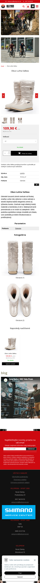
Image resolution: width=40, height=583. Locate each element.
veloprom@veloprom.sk (14, 1)
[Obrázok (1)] (20, 257)
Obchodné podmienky (20, 477)
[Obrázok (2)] (20, 300)
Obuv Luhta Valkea (10, 353)
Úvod (2, 66)
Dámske (18, 228)
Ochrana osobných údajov (20, 482)
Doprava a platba (20, 480)
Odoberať (31, 449)
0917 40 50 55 (29, 1)
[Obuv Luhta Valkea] (20, 95)
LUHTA (22, 173)
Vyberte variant (10, 364)
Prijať (20, 573)
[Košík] (33, 6)
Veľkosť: (6, 137)
